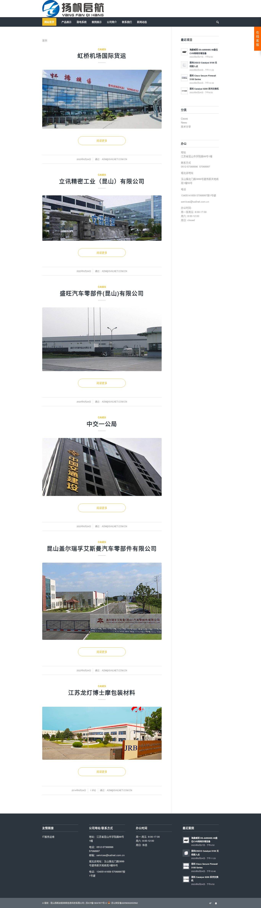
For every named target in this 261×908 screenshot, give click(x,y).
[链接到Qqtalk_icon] (216, 903)
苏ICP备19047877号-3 (96, 902)
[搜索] (216, 22)
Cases (102, 49)
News (184, 122)
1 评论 (93, 790)
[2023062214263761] (102, 733)
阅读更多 (101, 140)
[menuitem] (50, 22)
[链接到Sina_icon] (210, 903)
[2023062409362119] (102, 218)
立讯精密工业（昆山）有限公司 (102, 181)
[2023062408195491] (102, 601)
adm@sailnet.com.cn (114, 159)
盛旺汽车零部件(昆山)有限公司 (102, 293)
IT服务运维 (48, 836)
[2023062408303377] (102, 467)
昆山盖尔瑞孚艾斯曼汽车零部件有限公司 (102, 548)
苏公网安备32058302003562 (124, 902)
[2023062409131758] (102, 339)
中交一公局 (102, 424)
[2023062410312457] (102, 99)
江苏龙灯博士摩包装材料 (101, 692)
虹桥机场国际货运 (101, 55)
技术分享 (186, 126)
